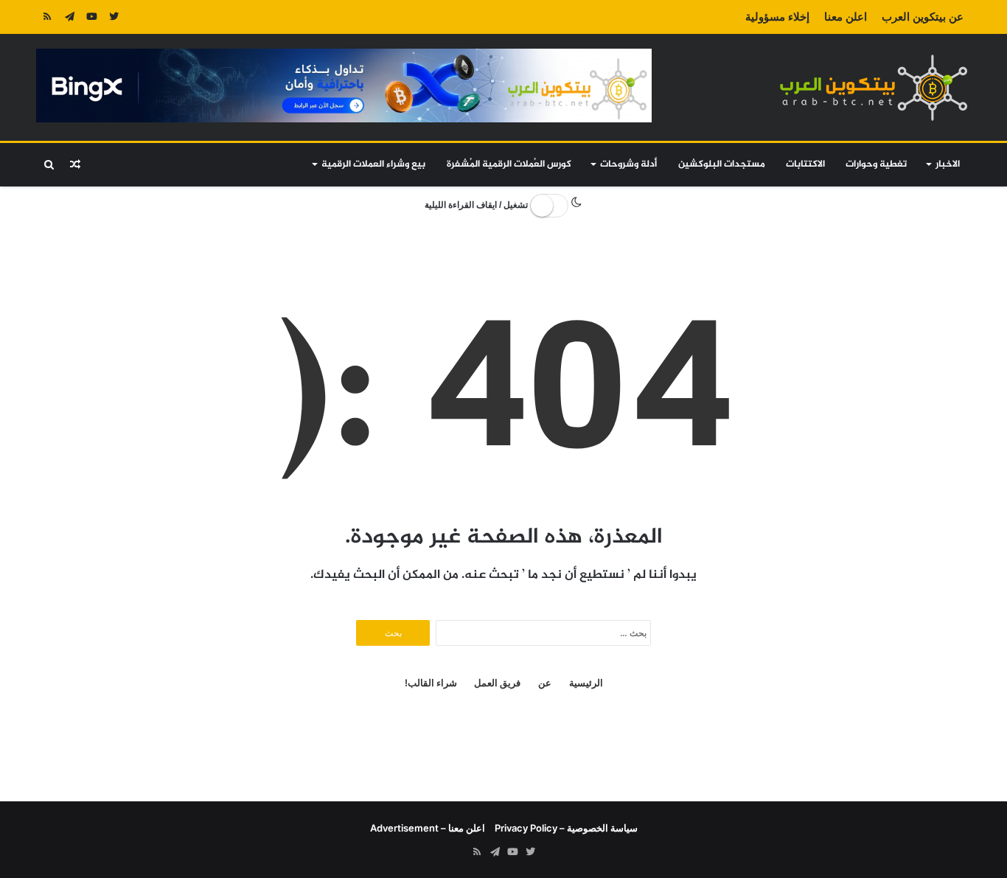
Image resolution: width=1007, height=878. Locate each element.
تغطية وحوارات (876, 164)
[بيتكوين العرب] (873, 87)
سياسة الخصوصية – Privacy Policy (566, 828)
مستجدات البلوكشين (721, 164)
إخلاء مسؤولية (777, 17)
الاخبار (947, 164)
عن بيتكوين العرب (923, 17)
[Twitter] (113, 17)
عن (544, 683)
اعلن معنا (845, 17)
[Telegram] (69, 17)
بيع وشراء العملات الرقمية (373, 164)
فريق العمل (497, 683)
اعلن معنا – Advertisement (427, 828)
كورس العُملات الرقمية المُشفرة (509, 164)
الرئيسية (586, 683)
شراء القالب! (431, 683)
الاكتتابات (805, 164)
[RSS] (47, 17)
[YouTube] (91, 17)
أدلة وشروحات (628, 164)
